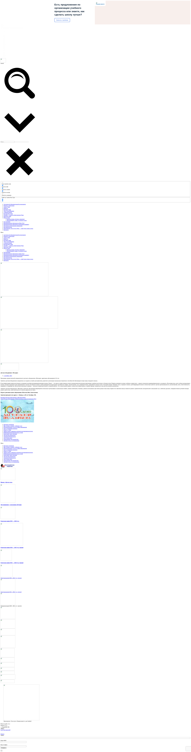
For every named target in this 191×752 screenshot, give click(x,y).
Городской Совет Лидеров (10, 434)
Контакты (6, 229)
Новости (6, 208)
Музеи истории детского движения (15, 219)
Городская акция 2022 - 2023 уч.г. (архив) (11, 578)
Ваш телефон (4, 744)
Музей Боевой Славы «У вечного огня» (17, 220)
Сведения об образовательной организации (15, 204)
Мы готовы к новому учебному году (13, 426)
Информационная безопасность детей (13, 432)
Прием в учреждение (9, 205)
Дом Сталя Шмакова (9, 211)
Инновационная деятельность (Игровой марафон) (16, 224)
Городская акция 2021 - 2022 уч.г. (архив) (11, 592)
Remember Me (5, 727)
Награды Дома (7, 216)
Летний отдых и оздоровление (11, 440)
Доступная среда (8, 438)
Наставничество (8, 227)
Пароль (2, 725)
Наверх (2, 734)
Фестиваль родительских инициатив (13, 225)
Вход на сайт (4, 723)
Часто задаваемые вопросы (10, 428)
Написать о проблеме (62, 20)
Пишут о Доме (7, 430)
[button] (95, 232)
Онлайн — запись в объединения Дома (14, 215)
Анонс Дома (7, 207)
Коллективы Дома (8, 213)
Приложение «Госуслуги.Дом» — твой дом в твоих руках (18, 228)
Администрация (8, 212)
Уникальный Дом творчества (11, 439)
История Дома (7, 209)
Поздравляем (7, 221)
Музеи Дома (7, 217)
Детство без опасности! (10, 435)
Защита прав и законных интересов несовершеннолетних (18, 431)
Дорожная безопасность (10, 436)
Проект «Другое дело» (6, 482)
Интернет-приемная (9, 424)
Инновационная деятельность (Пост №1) (14, 223)
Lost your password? (5, 730)
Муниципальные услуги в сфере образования (15, 427)
